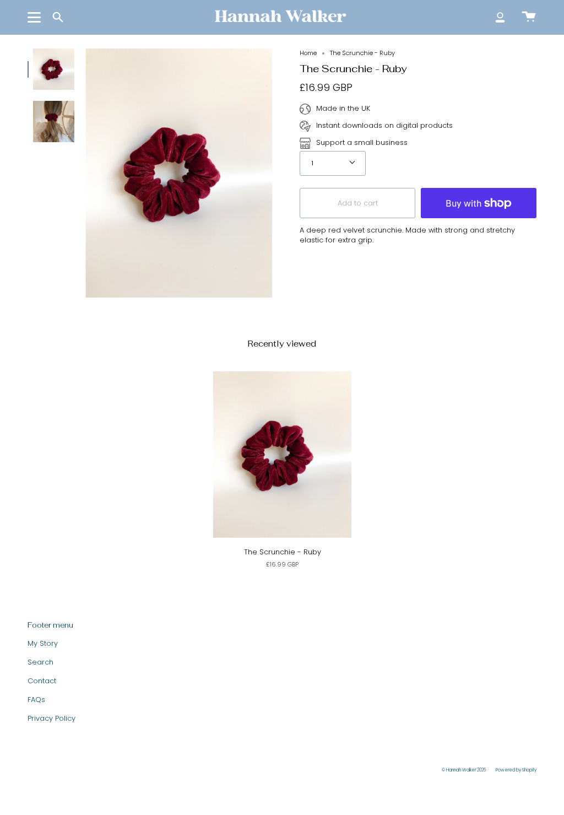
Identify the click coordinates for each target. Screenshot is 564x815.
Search (40, 662)
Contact (42, 681)
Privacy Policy (51, 718)
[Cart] (528, 17)
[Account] (500, 17)
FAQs (36, 699)
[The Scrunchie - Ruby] (53, 69)
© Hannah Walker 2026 (464, 770)
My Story (43, 643)
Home (308, 52)
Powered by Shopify (516, 770)
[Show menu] (36, 17)
